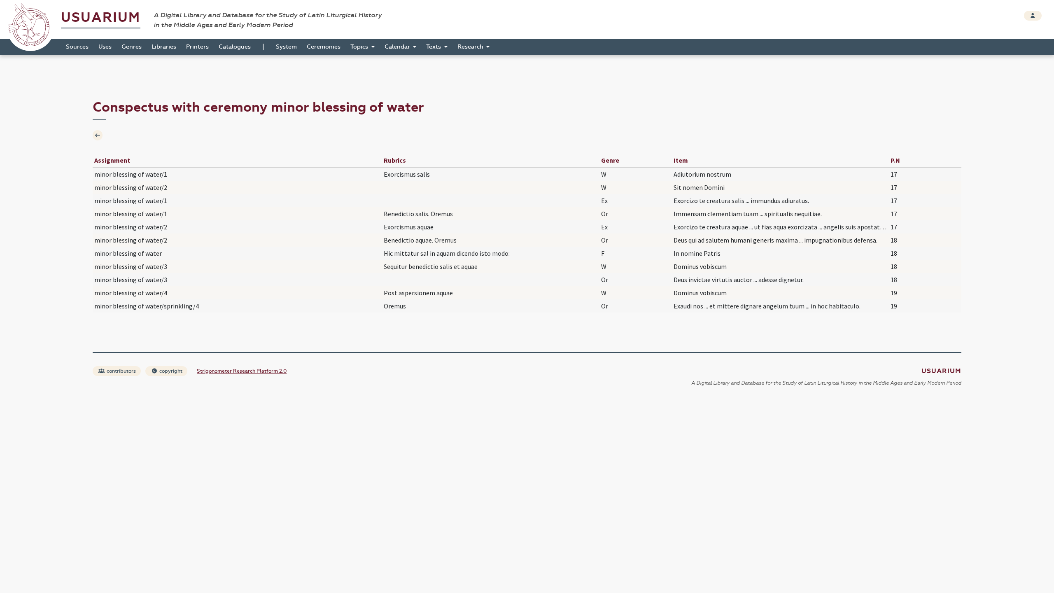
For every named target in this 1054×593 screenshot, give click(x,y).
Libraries (164, 46)
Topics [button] (360, 46)
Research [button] (471, 46)
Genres (131, 46)
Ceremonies (323, 46)
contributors (120, 371)
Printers (197, 46)
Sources (77, 46)
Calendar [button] (398, 46)
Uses (105, 46)
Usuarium (100, 17)
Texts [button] (434, 46)
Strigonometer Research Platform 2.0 (242, 371)
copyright (170, 371)
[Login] (1033, 16)
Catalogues (235, 46)
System (286, 46)
